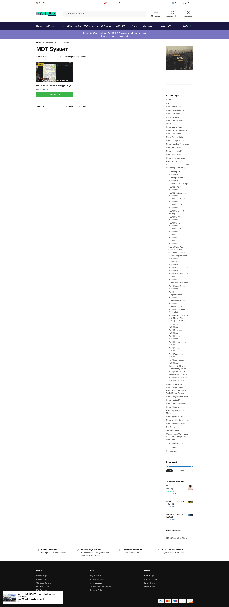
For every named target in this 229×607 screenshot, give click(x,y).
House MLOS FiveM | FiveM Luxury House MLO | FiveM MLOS (177, 369)
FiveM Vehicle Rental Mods (177, 420)
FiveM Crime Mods (174, 127)
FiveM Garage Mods (175, 141)
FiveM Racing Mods (174, 400)
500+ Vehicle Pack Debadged (31, 599)
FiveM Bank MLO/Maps (178, 183)
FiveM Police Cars (176, 443)
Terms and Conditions (100, 586)
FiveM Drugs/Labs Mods (176, 130)
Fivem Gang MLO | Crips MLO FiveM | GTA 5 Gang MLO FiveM (178, 249)
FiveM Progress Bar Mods (177, 396)
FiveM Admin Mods (174, 107)
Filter (169, 471)
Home (38, 42)
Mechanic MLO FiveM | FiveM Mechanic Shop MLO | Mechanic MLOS (178, 377)
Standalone (171, 447)
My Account (156, 16)
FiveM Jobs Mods (173, 154)
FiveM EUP (41, 579)
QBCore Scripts (172, 430)
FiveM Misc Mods (173, 161)
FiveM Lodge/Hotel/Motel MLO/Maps (176, 295)
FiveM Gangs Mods (174, 137)
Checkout (188, 16)
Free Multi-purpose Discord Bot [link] (114, 36)
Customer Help (172, 16)
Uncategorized (172, 451)
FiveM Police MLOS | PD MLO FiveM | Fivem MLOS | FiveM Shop (178, 318)
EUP (168, 103)
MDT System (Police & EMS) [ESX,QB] (54, 86)
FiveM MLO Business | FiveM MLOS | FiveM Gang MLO (178, 309)
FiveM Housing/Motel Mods (177, 144)
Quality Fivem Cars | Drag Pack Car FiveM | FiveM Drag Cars (177, 436)
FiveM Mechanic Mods (175, 158)
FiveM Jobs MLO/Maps (178, 283)
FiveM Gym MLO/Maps (178, 273)
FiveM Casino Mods (174, 117)
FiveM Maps (42, 575)
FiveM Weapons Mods (175, 424)
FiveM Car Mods (173, 114)
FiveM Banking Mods (175, 110)
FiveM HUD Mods (173, 147)
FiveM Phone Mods (174, 384)
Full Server (170, 427)
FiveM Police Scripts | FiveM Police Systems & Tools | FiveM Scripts (176, 390)
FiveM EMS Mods (173, 134)
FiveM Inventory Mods (175, 151)
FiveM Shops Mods (174, 407)
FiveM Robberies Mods (176, 403)
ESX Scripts (171, 100)
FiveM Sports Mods (174, 417)
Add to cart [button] (55, 95)
